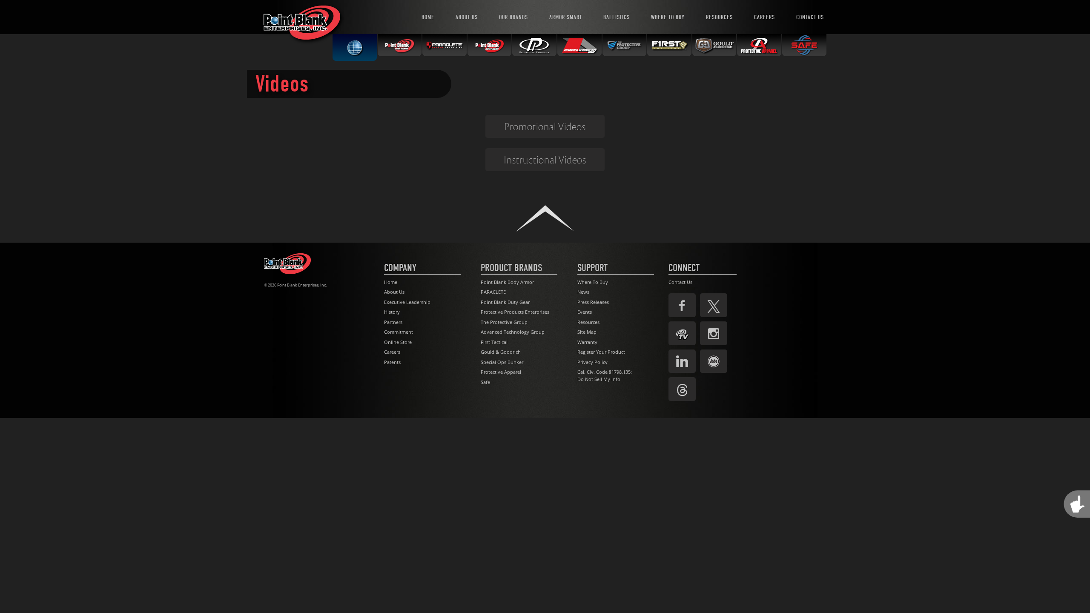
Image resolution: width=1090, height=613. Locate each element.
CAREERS (764, 17)
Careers (392, 352)
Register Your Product (601, 352)
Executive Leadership (407, 302)
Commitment (398, 332)
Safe (485, 382)
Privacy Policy (592, 362)
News (583, 292)
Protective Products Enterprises (515, 312)
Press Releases (593, 302)
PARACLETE (493, 292)
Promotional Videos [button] (545, 126)
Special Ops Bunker (502, 362)
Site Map (587, 332)
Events (584, 312)
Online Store (398, 342)
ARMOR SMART (565, 17)
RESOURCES (719, 17)
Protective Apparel (501, 372)
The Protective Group (504, 322)
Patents (392, 362)
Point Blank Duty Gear (505, 302)
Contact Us (680, 282)
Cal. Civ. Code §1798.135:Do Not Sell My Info (604, 375)
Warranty (587, 342)
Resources (588, 322)
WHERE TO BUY (668, 17)
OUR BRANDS (513, 17)
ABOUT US (467, 17)
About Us (394, 292)
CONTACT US (810, 17)
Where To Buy (592, 282)
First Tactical (494, 342)
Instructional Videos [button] (545, 159)
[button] (545, 218)
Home (390, 282)
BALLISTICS (616, 17)
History (392, 312)
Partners (393, 322)
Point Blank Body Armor (507, 282)
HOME (428, 17)
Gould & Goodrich (501, 352)
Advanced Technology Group (513, 332)
